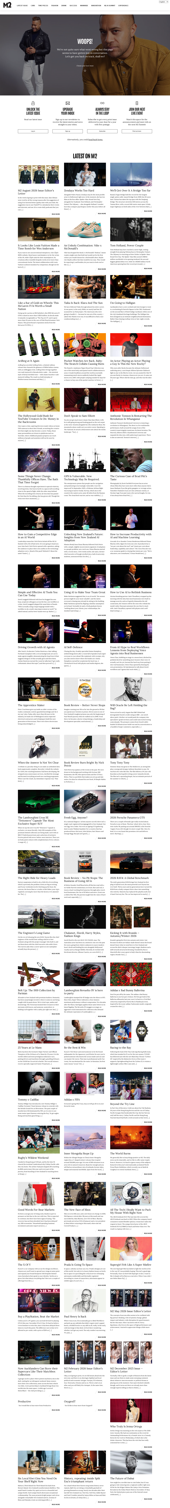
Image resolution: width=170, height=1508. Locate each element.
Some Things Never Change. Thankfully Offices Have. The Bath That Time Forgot (38, 479)
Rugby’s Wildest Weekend (33, 1157)
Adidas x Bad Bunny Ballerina (127, 990)
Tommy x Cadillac (28, 1099)
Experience (123, 5)
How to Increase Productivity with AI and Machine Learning (130, 536)
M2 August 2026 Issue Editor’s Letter (36, 192)
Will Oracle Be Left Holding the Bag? (128, 707)
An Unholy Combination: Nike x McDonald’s (83, 247)
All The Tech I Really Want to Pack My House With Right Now (130, 1211)
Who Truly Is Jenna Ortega (126, 1426)
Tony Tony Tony (119, 762)
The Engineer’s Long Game (34, 933)
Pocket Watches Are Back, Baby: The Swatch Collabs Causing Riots (84, 362)
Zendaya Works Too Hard (79, 190)
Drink (63, 5)
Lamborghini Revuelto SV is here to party (83, 992)
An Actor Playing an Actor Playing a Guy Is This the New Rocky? (130, 362)
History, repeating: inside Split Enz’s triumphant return (82, 1480)
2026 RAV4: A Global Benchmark (129, 878)
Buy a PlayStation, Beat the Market (38, 1316)
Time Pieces (43, 5)
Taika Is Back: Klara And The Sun (83, 302)
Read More (56, 214)
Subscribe (102, 131)
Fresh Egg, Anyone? (75, 817)
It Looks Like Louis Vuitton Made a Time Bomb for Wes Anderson (38, 247)
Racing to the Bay (120, 1047)
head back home (95, 139)
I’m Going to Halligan (122, 302)
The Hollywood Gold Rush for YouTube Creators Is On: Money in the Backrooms (38, 419)
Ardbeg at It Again (28, 360)
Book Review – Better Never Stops (84, 705)
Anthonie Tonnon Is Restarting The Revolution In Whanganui (131, 417)
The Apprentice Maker (31, 705)
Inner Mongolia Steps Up (79, 1153)
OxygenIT (70, 1401)
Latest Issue (22, 5)
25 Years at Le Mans (30, 1047)
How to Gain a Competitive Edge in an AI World (37, 536)
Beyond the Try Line (122, 1104)
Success (73, 5)
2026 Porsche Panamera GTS (127, 817)
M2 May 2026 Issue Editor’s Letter (130, 1311)
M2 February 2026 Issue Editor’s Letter (83, 1370)
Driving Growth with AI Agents (36, 647)
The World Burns (120, 1153)
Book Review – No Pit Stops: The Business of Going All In (83, 879)
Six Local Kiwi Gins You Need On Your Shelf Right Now (37, 1480)
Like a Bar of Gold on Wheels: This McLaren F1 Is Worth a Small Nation (38, 306)
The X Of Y (24, 1264)
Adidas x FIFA (72, 1099)
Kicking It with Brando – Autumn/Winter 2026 (124, 934)
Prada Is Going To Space (78, 1264)
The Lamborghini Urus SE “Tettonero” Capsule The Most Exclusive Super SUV (36, 820)
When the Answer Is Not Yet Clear (38, 762)
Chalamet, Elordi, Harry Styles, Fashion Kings (82, 934)
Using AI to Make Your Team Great (84, 592)
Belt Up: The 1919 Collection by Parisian (36, 992)
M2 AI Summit (109, 5)
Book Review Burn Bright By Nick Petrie (84, 764)
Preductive (24, 1401)
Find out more (137, 131)
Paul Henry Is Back (75, 1316)
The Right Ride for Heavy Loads (36, 878)
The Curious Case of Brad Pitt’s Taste (128, 478)
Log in (33, 131)
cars (33, 5)
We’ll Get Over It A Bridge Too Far (130, 190)
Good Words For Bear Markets (36, 1209)
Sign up (67, 131)
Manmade (84, 5)
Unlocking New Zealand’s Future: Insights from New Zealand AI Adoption (83, 537)
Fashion (54, 5)
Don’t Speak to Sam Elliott (79, 415)
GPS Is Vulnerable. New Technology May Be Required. (81, 478)
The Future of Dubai (122, 1478)
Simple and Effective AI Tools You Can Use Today (37, 594)
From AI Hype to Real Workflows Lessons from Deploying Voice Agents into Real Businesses (129, 650)
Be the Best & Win (75, 1047)
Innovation (96, 5)
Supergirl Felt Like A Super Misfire (130, 1264)
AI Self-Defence (73, 647)
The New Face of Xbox (77, 1209)
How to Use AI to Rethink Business (130, 592)
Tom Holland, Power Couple (127, 245)
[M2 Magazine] (9, 7)
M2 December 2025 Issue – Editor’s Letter (126, 1370)
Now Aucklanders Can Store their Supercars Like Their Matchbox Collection (38, 1371)
